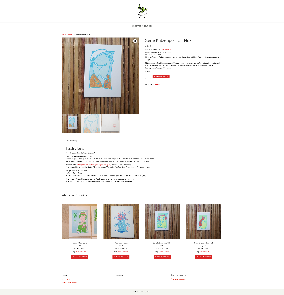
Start (64, 35)
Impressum (66, 279)
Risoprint (70, 35)
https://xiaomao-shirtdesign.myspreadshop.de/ (94, 165)
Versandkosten (166, 50)
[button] (135, 41)
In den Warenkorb (161, 76)
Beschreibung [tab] (72, 141)
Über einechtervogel (178, 279)
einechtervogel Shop (142, 25)
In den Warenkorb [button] (80, 257)
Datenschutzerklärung (70, 283)
